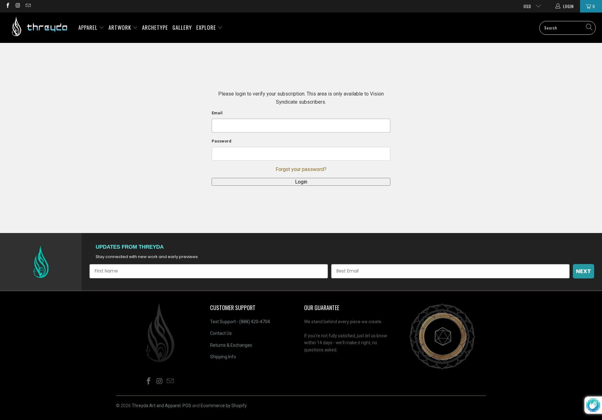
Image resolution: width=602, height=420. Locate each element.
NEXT (583, 271)
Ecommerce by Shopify (224, 405)
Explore (207, 27)
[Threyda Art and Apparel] (39, 28)
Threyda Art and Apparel (156, 405)
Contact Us (221, 333)
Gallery (182, 27)
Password (221, 141)
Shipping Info (223, 356)
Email (217, 113)
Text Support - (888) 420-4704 (240, 321)
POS (186, 405)
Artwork (120, 27)
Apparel (88, 27)
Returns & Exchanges (231, 345)
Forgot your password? (301, 169)
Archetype (155, 27)
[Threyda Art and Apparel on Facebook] (7, 6)
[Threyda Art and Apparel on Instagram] (17, 6)
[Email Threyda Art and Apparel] (28, 6)
